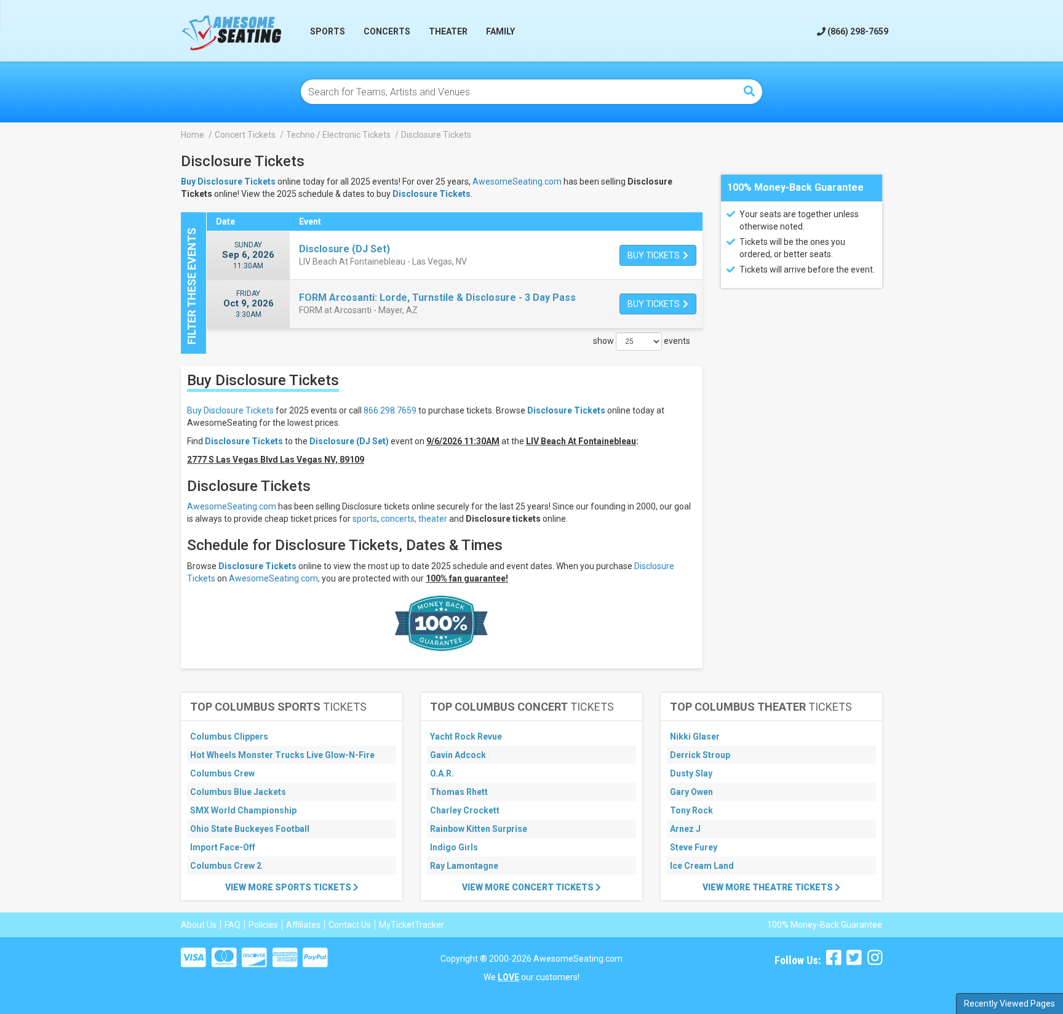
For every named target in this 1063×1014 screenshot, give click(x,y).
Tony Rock (691, 810)
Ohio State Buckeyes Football (249, 829)
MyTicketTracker (411, 925)
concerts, (398, 519)
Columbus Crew (222, 773)
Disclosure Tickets (431, 194)
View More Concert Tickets (528, 887)
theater (432, 519)
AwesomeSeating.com (517, 181)
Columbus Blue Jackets (238, 792)
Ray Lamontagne (464, 866)
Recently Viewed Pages (1009, 1003)
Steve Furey (693, 847)
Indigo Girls (454, 847)
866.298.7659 (390, 410)
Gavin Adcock (458, 755)
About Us (199, 925)
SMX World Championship (243, 810)
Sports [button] (327, 31)
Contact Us (349, 925)
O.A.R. (442, 773)
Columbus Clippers (229, 736)
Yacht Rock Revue (466, 736)
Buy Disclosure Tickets (230, 410)
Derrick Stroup (700, 755)
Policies (263, 925)
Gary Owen (691, 792)
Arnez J (685, 829)
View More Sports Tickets (289, 887)
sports (364, 519)
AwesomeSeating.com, (274, 578)
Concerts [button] (387, 31)
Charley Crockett (465, 810)
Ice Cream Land (702, 866)
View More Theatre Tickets (769, 887)
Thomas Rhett (459, 792)
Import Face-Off (222, 847)
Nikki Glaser (695, 736)
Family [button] (500, 31)
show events (641, 341)
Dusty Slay (691, 773)
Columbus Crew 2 (225, 866)
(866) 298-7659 (857, 31)
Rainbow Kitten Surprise (478, 829)
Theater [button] (448, 31)
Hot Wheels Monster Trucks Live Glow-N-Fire (282, 755)
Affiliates (303, 925)
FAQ (233, 925)
